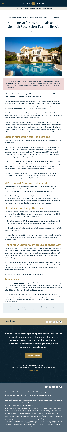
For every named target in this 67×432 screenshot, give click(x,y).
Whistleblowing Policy (39, 392)
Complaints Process (13, 395)
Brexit (56, 115)
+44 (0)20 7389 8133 (33, 370)
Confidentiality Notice (29, 395)
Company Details (24, 392)
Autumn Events (47, 8)
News (9, 18)
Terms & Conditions (45, 395)
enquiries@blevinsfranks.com (13, 405)
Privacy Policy (11, 392)
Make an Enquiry (33, 355)
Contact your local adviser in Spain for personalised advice (24, 274)
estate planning (19, 283)
